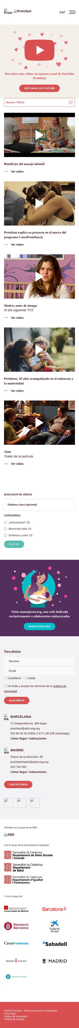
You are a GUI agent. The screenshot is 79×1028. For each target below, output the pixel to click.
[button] (16, 700)
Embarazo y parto (20, 535)
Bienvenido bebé (20, 528)
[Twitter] (22, 803)
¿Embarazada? (19, 522)
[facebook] (9, 803)
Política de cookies (14, 1019)
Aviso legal (10, 1013)
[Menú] (70, 12)
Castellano (14, 678)
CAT (62, 12)
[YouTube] (35, 803)
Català (31, 678)
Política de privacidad (15, 1016)
